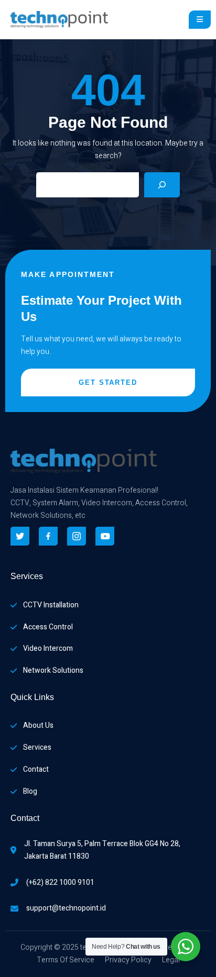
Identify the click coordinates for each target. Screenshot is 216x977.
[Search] (162, 184)
